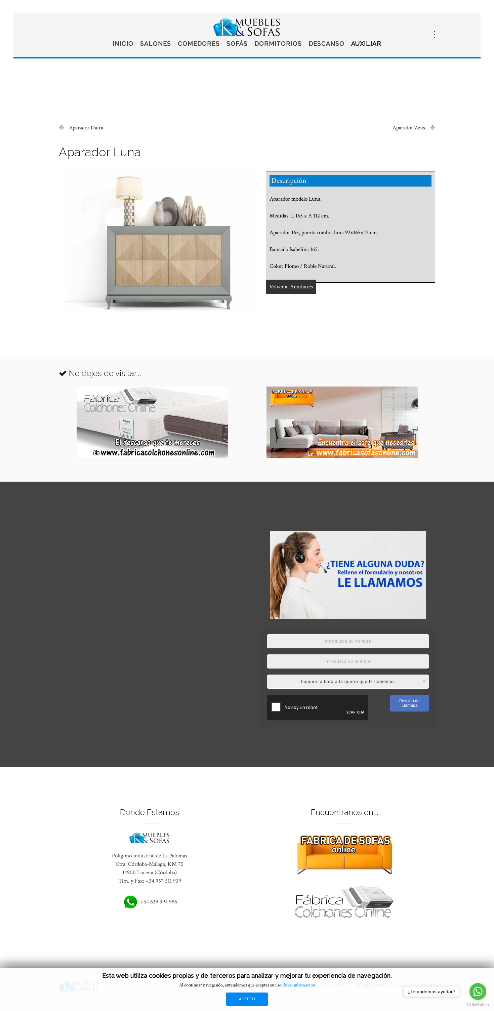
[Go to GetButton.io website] (478, 1004)
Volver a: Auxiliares (291, 286)
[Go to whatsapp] (477, 991)
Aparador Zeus (409, 127)
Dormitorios (278, 43)
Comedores (199, 43)
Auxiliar (366, 43)
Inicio (123, 43)
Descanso (326, 43)
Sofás (237, 43)
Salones (155, 43)
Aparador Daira (86, 127)
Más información (299, 985)
